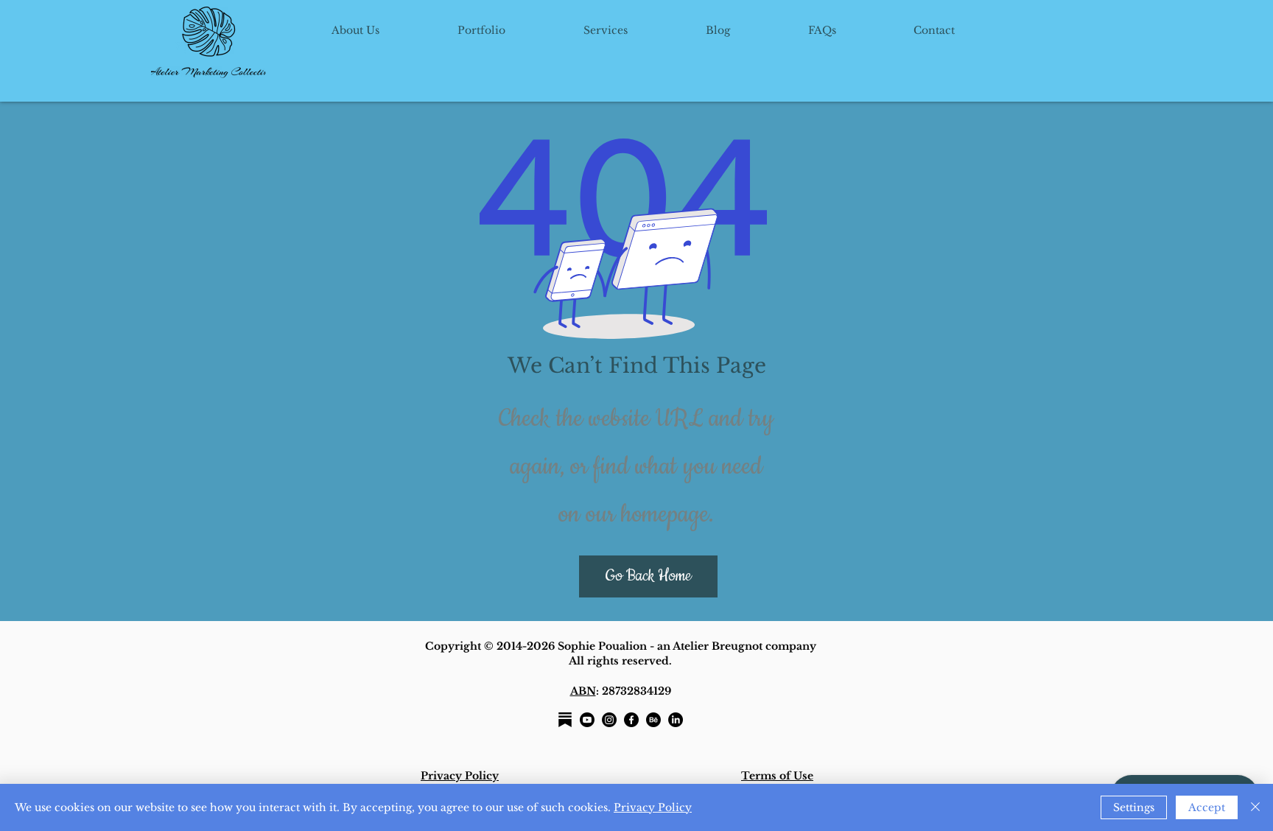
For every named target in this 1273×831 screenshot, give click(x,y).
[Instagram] (609, 719)
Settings (1133, 807)
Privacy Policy (653, 807)
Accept (1206, 807)
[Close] (1255, 807)
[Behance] (653, 719)
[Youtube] (587, 719)
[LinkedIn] (675, 719)
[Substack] (565, 719)
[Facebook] (631, 719)
